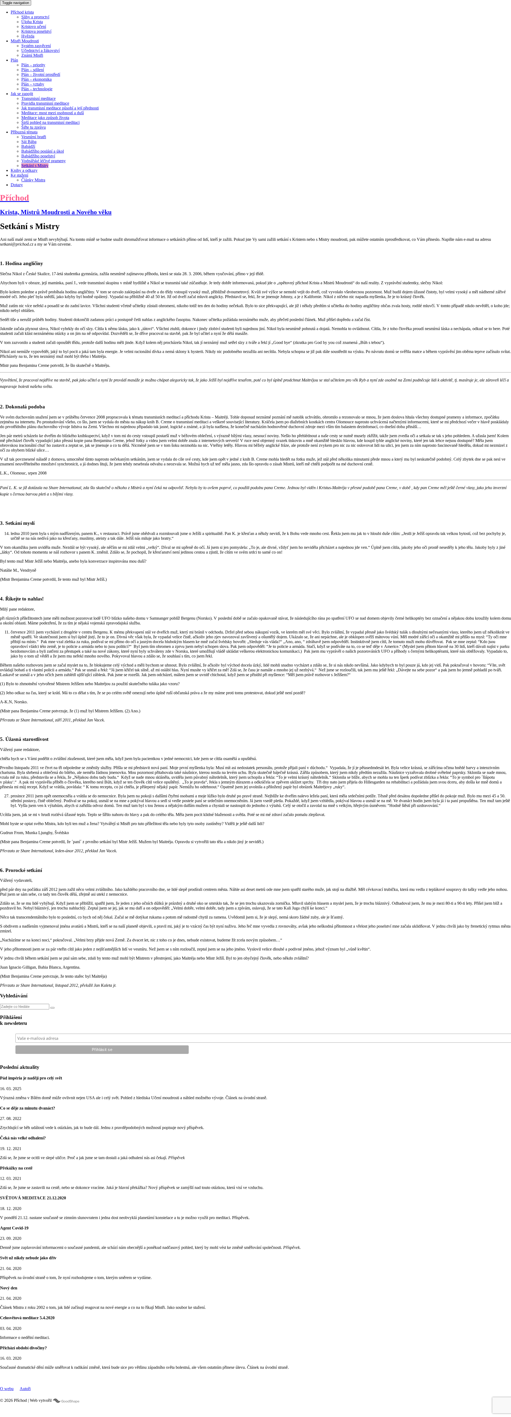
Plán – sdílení (32, 69)
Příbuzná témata (24, 132)
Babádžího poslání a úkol (42, 151)
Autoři (25, 1388)
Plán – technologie (36, 89)
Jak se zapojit (22, 93)
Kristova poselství (36, 31)
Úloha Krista (32, 21)
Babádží (28, 146)
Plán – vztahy (32, 84)
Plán (14, 60)
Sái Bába (28, 141)
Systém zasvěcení (36, 45)
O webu (7, 1388)
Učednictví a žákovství (40, 50)
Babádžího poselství (38, 156)
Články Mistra (33, 180)
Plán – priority (33, 65)
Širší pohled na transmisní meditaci (50, 122)
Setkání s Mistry (34, 165)
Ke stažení (19, 175)
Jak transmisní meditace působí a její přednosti (60, 108)
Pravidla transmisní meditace (45, 103)
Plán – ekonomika (36, 79)
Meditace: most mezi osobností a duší (52, 113)
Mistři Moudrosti (25, 41)
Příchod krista (22, 12)
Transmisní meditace (38, 98)
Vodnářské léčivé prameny (43, 161)
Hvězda (27, 36)
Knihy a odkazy (24, 170)
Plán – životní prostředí (40, 74)
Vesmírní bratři (33, 137)
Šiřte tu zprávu (33, 127)
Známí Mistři (32, 55)
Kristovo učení (33, 26)
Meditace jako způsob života (45, 117)
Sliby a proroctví (35, 17)
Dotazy (17, 184)
